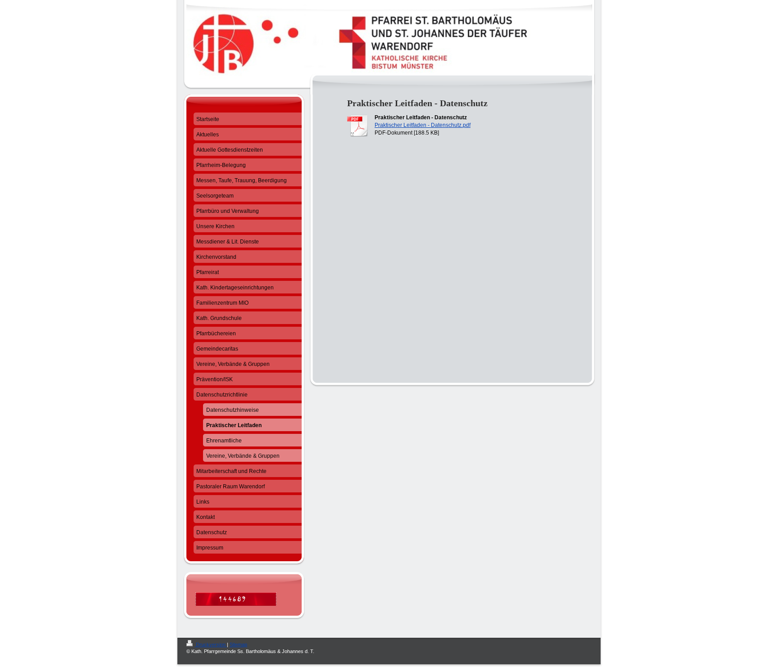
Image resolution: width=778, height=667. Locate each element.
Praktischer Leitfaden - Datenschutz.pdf (422, 125)
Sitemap (238, 644)
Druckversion (210, 644)
